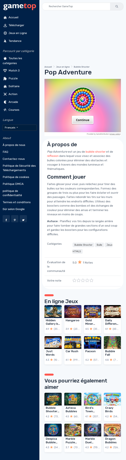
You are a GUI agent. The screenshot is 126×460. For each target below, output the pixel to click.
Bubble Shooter (82, 67)
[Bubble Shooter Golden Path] (53, 399)
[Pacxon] (92, 342)
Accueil (13, 17)
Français (10, 127)
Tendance (14, 41)
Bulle (99, 244)
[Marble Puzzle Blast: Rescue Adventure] (73, 430)
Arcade (13, 101)
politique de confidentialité (12, 193)
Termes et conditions (17, 202)
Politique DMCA (13, 184)
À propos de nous (14, 145)
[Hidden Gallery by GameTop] (53, 311)
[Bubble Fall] (112, 342)
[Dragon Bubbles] (112, 430)
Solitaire (14, 86)
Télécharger (16, 25)
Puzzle (13, 78)
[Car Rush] (73, 342)
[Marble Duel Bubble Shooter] (92, 430)
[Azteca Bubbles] (73, 399)
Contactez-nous (14, 158)
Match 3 (14, 70)
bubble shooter (95, 151)
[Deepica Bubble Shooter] (53, 430)
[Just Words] (53, 342)
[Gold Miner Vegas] (92, 311)
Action (12, 94)
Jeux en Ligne (17, 33)
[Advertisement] (82, 38)
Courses (13, 109)
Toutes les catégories (12, 61)
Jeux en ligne (63, 67)
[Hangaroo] (73, 311)
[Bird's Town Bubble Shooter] (92, 399)
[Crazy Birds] (112, 399)
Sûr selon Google (14, 209)
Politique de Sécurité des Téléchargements (19, 168)
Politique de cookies (16, 177)
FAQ (5, 151)
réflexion (53, 156)
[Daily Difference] (112, 311)
